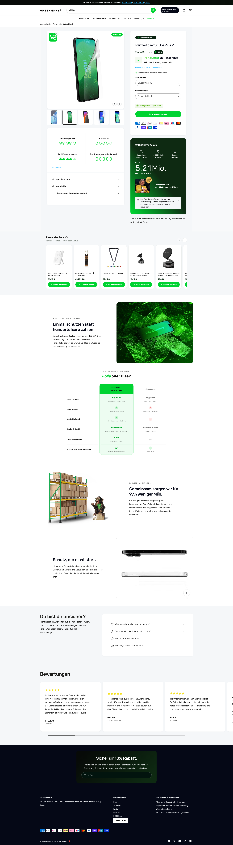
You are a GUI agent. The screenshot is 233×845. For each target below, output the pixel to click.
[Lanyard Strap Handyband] (114, 258)
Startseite (46, 24)
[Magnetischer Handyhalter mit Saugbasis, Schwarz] (141, 258)
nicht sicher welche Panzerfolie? (148, 68)
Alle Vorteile (56, 168)
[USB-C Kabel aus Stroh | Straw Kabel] (86, 258)
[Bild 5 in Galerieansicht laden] (117, 117)
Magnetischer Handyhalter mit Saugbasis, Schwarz (140, 274)
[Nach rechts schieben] (119, 104)
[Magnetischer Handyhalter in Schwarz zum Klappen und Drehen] (168, 258)
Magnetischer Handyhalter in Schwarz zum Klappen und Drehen (168, 274)
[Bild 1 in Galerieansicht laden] (54, 117)
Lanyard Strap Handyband (113, 273)
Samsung (138, 18)
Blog (115, 802)
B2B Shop (117, 816)
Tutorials (117, 805)
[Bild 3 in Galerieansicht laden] (85, 117)
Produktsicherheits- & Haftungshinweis (173, 812)
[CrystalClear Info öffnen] (53, 37)
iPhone (126, 18)
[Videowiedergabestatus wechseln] (186, 592)
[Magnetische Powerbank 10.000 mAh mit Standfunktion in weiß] (59, 258)
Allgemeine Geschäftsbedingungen (170, 802)
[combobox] (111, 10)
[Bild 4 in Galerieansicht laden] (101, 117)
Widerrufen (121, 820)
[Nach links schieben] (114, 104)
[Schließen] (178, 200)
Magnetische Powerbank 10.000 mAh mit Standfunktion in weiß (57, 274)
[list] (116, 707)
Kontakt (116, 812)
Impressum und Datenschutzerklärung (172, 805)
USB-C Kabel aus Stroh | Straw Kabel (84, 274)
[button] (190, 10)
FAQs (115, 809)
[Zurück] (179, 240)
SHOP (149, 18)
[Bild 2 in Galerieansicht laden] (69, 117)
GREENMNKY (44, 841)
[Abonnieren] (149, 775)
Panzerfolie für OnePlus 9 (63, 24)
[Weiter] (185, 240)
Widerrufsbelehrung (164, 809)
